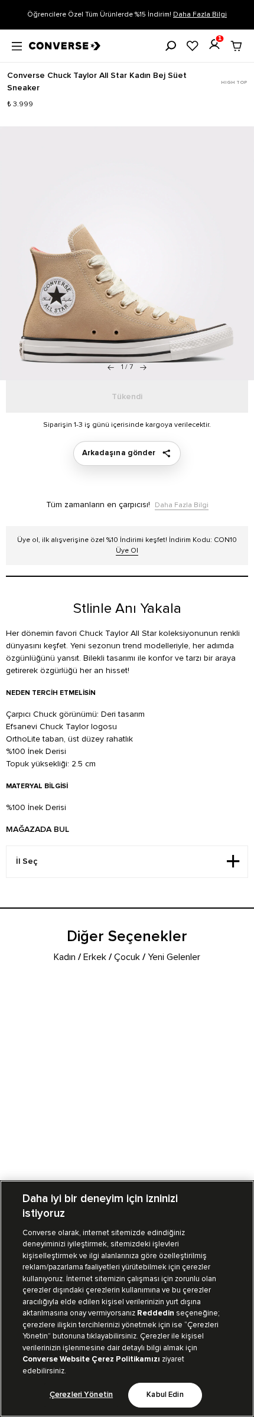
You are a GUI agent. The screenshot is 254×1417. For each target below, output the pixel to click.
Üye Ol (127, 550)
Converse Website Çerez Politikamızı (92, 1359)
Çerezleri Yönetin (81, 1395)
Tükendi (127, 397)
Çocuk (127, 957)
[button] (143, 367)
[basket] (236, 46)
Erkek (94, 957)
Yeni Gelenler (174, 957)
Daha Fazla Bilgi (200, 14)
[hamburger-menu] (17, 45)
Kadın (65, 957)
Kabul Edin (164, 1395)
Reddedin (155, 1313)
